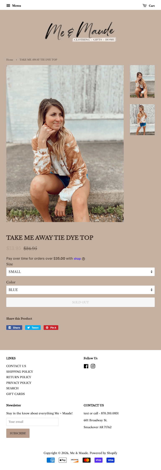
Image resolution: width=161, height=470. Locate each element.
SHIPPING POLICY (19, 372)
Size (9, 264)
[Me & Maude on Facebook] (86, 367)
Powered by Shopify (103, 453)
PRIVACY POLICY (18, 383)
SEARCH (12, 388)
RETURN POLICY (18, 377)
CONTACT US (16, 366)
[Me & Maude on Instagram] (93, 367)
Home (9, 59)
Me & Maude (79, 453)
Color (11, 282)
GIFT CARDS (15, 394)
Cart (151, 6)
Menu (16, 6)
